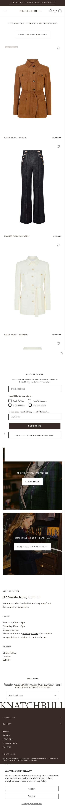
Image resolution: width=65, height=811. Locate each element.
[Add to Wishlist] (58, 48)
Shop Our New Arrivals (32, 34)
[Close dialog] (61, 353)
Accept (31, 788)
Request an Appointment (32, 547)
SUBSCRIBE (34, 426)
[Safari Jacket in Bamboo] (32, 285)
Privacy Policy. (40, 781)
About (6, 731)
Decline (31, 796)
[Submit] (55, 695)
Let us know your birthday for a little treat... (28, 412)
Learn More (32, 482)
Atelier (6, 735)
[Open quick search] (51, 11)
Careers (7, 747)
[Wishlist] (55, 11)
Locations (8, 739)
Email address (15, 691)
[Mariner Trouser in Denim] (32, 187)
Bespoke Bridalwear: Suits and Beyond (32, 5)
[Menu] (5, 11)
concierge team (30, 633)
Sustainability (10, 743)
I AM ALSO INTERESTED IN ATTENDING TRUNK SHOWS (35, 435)
